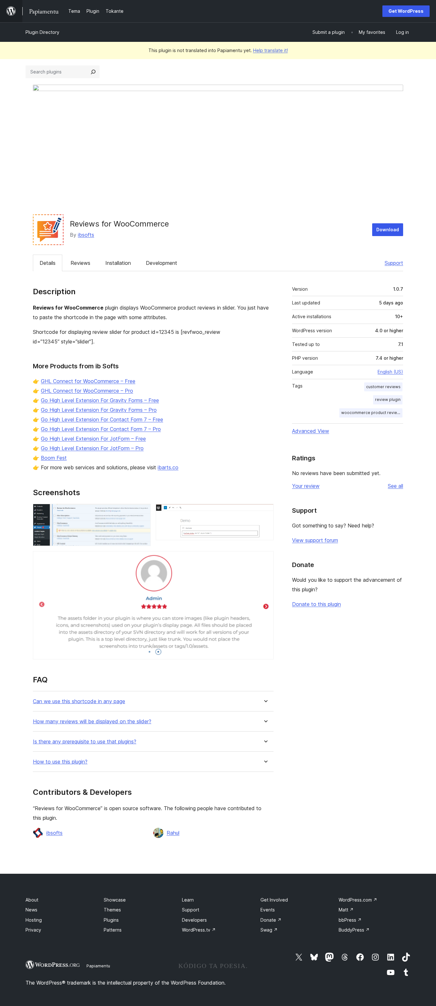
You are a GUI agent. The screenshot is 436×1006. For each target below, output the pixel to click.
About (32, 899)
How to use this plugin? (60, 762)
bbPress (350, 920)
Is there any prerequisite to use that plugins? (84, 742)
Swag (269, 930)
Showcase (115, 899)
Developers (194, 920)
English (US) (390, 371)
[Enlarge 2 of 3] (265, 512)
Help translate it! (270, 50)
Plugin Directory (42, 32)
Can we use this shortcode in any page (79, 701)
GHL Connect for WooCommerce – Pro (87, 391)
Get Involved (274, 899)
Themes (112, 909)
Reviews (80, 263)
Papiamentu (98, 965)
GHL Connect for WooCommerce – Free (88, 381)
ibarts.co (168, 467)
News (31, 909)
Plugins (111, 920)
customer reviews (383, 386)
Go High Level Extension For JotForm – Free (93, 438)
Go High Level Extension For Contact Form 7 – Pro (101, 429)
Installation (118, 263)
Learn (188, 899)
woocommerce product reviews (371, 412)
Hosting (34, 920)
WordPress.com (358, 899)
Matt (346, 909)
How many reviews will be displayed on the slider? (92, 721)
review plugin (388, 399)
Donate (271, 920)
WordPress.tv (199, 930)
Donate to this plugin (316, 604)
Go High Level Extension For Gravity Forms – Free (100, 400)
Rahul (173, 833)
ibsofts (86, 235)
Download (387, 229)
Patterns (113, 930)
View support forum (315, 540)
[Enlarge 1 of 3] (142, 512)
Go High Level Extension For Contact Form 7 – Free (102, 419)
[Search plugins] (93, 71)
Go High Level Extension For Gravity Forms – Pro (99, 410)
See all (395, 486)
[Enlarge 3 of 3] (265, 560)
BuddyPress (354, 930)
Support (394, 263)
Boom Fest (54, 458)
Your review (305, 486)
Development (161, 263)
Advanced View (310, 431)
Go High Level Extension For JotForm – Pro (92, 448)
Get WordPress (406, 11)
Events (267, 909)
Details (48, 263)
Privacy (33, 930)
